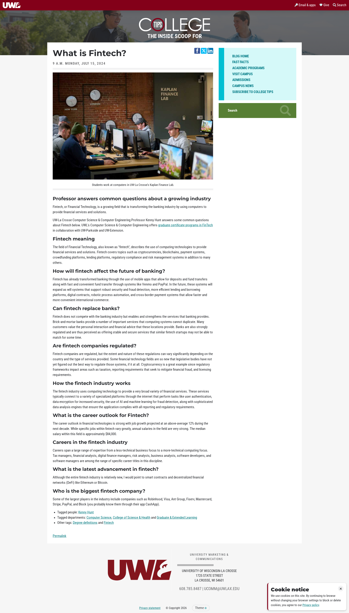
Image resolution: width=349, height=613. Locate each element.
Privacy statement (150, 608)
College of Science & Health (131, 518)
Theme (199, 608)
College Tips (174, 24)
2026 (184, 608)
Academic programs (248, 68)
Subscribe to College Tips (252, 92)
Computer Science (99, 518)
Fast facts (240, 62)
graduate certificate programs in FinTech (185, 225)
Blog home (240, 56)
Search (232, 111)
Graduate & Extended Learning (177, 518)
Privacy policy (310, 605)
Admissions (241, 80)
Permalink (59, 536)
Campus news (243, 86)
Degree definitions (85, 523)
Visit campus (242, 74)
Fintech (109, 523)
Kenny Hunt (86, 512)
